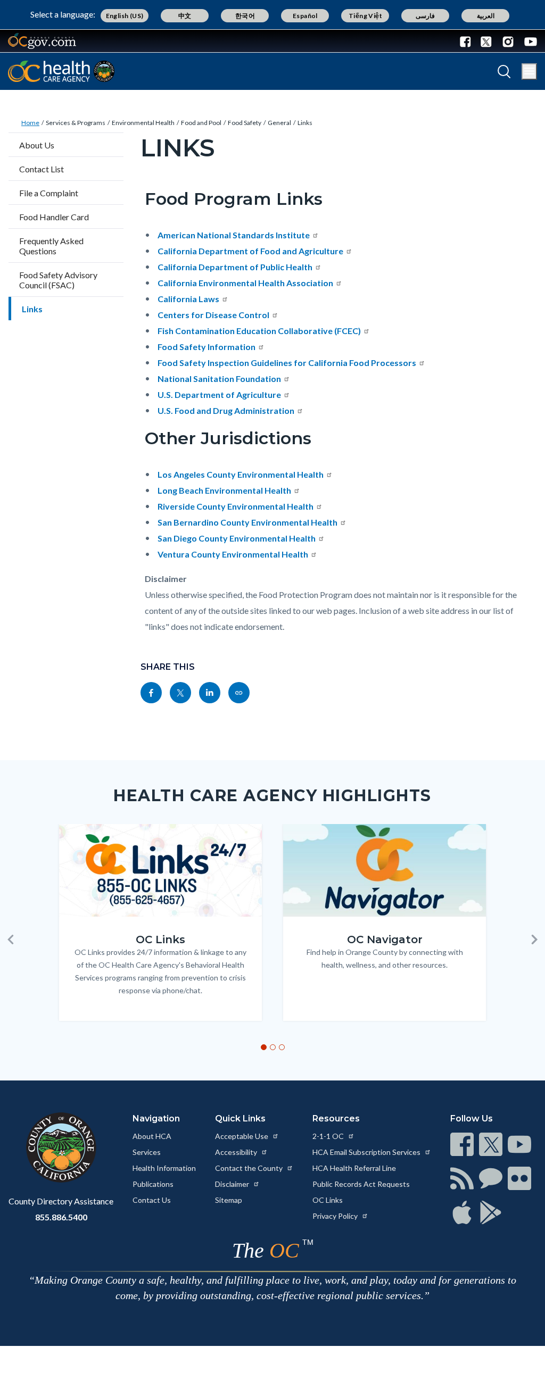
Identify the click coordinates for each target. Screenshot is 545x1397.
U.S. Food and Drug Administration (226, 410)
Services (147, 1152)
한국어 (245, 16)
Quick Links (240, 1118)
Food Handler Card (54, 217)
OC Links (327, 1199)
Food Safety (244, 123)
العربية (485, 16)
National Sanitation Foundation (219, 378)
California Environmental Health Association (245, 283)
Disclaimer (233, 1183)
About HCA (152, 1136)
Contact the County (249, 1168)
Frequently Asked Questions (51, 246)
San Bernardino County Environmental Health (247, 522)
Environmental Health (143, 123)
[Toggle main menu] (529, 71)
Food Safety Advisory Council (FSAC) (58, 280)
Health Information (164, 1168)
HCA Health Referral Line (354, 1168)
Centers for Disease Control (213, 315)
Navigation (156, 1118)
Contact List (41, 169)
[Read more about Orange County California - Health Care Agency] (61, 71)
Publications (153, 1183)
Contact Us (152, 1199)
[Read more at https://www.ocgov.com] (61, 1147)
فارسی (425, 16)
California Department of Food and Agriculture (250, 251)
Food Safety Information (206, 347)
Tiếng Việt (365, 16)
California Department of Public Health (235, 267)
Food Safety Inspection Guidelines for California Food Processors (287, 362)
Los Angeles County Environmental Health (241, 474)
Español (305, 16)
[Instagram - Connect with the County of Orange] (508, 41)
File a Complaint (48, 193)
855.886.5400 (61, 1217)
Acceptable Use (242, 1136)
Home (30, 123)
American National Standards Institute (234, 235)
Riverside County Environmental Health (235, 506)
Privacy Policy (335, 1215)
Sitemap (228, 1199)
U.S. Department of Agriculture (219, 394)
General (279, 123)
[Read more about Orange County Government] (42, 41)
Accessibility (237, 1152)
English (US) (125, 16)
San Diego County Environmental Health (237, 538)
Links (305, 123)
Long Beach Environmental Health (224, 490)
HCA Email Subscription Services (367, 1152)
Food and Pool (201, 123)
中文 (185, 16)
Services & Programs (75, 123)
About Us (36, 145)
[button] (10, 939)
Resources (336, 1118)
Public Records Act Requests (361, 1183)
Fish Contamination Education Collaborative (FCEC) (259, 331)
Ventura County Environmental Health (233, 554)
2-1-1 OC (328, 1136)
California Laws (188, 299)
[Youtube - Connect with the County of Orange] (528, 41)
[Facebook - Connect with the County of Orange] (468, 41)
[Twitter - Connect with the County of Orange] (486, 41)
